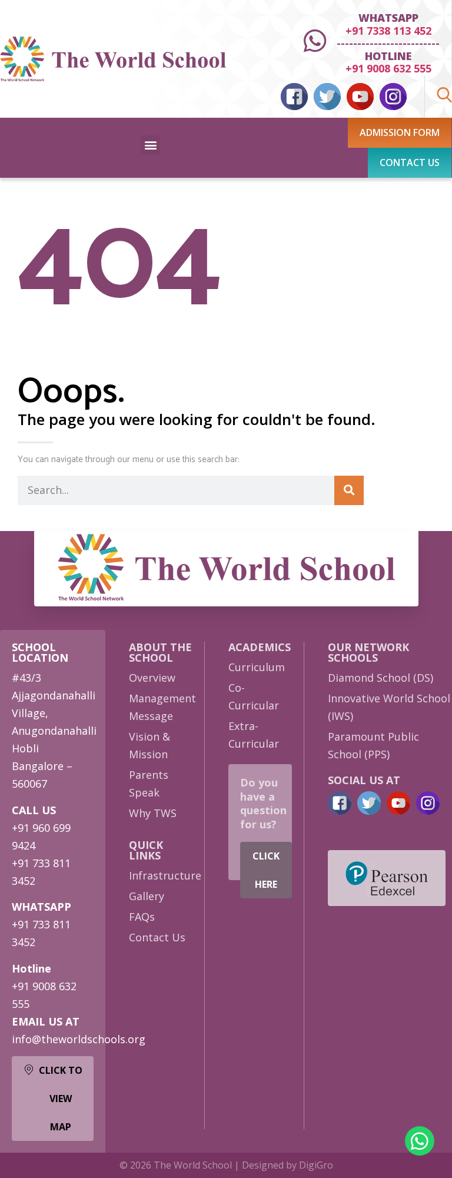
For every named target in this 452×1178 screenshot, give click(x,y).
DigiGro (316, 1165)
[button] (150, 145)
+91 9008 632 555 (388, 68)
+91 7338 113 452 (388, 31)
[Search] (349, 490)
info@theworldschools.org (78, 1039)
